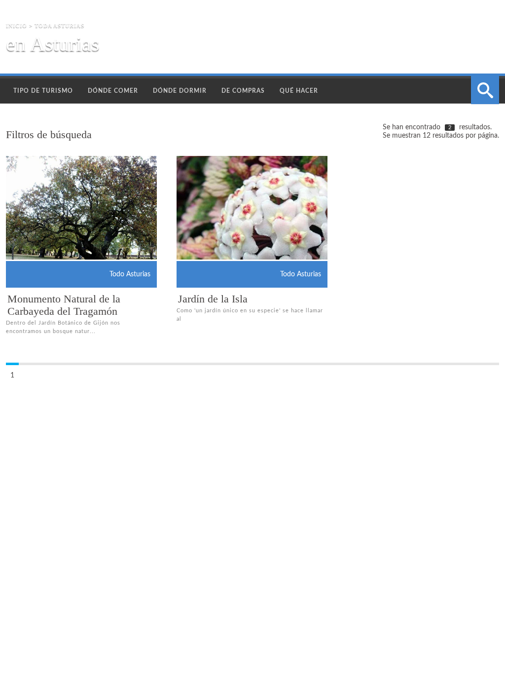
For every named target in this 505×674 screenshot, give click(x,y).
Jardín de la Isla (213, 299)
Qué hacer (299, 91)
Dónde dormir (180, 91)
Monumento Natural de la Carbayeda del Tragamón (63, 305)
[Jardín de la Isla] (267, 237)
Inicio (16, 26)
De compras (243, 91)
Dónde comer (113, 91)
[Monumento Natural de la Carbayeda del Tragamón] (96, 222)
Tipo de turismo (43, 91)
